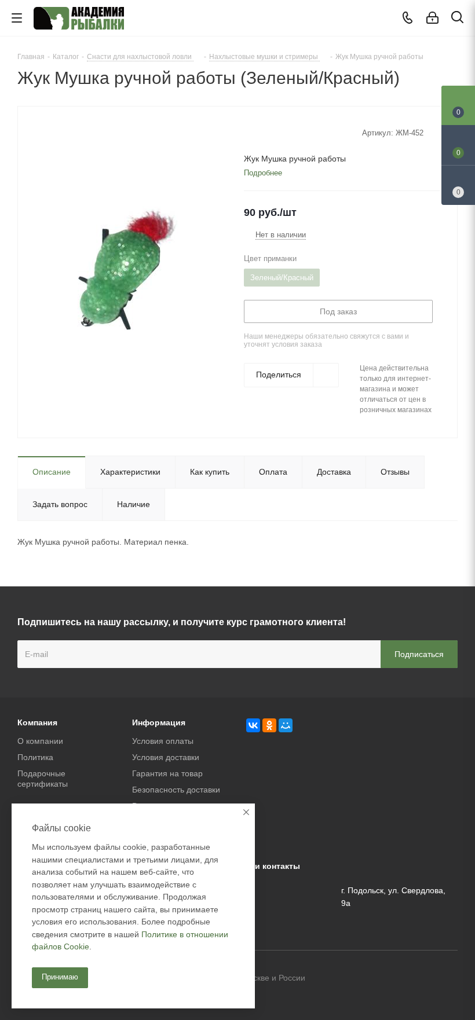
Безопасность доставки (176, 789)
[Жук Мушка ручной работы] (128, 267)
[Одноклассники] (269, 725)
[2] (260, 132)
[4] (282, 132)
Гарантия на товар (167, 773)
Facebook (420, 978)
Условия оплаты (162, 741)
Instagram (449, 978)
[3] (271, 132)
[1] (249, 132)
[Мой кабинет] (432, 18)
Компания (37, 722)
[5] (293, 132)
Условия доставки (165, 757)
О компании (40, 741)
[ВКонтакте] (253, 725)
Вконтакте (391, 978)
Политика (35, 757)
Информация (158, 722)
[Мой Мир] (286, 725)
